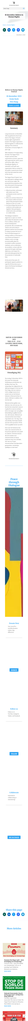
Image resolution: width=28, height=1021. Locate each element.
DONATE (14, 670)
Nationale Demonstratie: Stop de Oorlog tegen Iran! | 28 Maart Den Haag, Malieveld (13, 995)
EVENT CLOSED (14, 105)
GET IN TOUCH (14, 837)
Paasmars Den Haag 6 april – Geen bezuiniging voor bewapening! (14, 960)
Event (4, 25)
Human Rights (11, 25)
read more (7, 971)
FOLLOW (14, 754)
